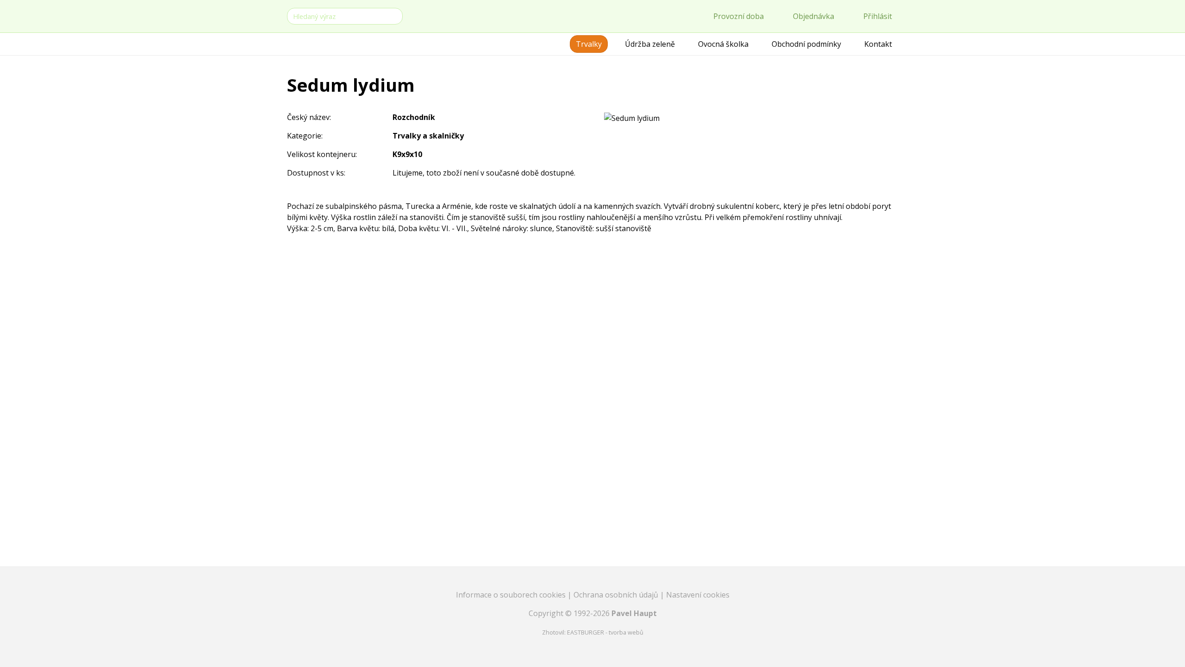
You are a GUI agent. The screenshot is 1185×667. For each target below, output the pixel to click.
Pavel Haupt (634, 613)
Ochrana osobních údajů (617, 595)
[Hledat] (394, 15)
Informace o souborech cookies (512, 595)
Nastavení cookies (698, 595)
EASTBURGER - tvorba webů (605, 632)
